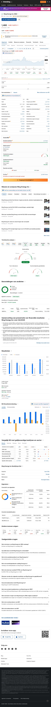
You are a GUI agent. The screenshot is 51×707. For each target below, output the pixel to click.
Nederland (19, 5)
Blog (2, 655)
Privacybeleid (16, 698)
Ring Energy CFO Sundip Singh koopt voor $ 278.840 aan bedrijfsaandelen (21, 229)
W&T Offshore (27, 530)
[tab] (8, 244)
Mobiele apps (4, 658)
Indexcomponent (42, 45)
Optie (36, 45)
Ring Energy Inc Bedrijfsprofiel (11, 466)
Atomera (15, 530)
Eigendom (13, 45)
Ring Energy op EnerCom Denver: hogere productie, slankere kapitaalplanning (22, 200)
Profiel (8, 45)
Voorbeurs (26, 5)
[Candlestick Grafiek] (3, 48)
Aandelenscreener (11, 5)
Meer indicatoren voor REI (43, 92)
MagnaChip (38, 530)
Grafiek (10, 42)
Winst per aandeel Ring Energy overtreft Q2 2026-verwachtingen (19, 214)
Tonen (19, 460)
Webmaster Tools (5, 664)
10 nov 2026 (47, 104)
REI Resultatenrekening (9, 404)
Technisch (35, 42)
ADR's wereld (37, 5)
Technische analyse (8, 240)
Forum (41, 42)
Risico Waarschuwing (25, 698)
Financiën (28, 42)
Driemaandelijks (11, 407)
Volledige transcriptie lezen (42, 342)
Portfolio (3, 661)
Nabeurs (4, 32)
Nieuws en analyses (19, 42)
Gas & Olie (46, 471)
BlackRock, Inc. (5, 520)
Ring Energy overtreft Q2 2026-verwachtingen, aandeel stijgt (18, 207)
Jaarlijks (4, 407)
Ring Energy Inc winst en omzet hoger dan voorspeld (15, 221)
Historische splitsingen (29, 45)
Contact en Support (31, 661)
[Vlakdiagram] (5, 48)
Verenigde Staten (45, 479)
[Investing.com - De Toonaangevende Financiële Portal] (7, 2)
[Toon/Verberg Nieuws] (33, 48)
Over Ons (29, 655)
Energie (47, 474)
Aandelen (3, 5)
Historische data (20, 45)
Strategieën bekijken (44, 36)
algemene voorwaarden (6, 698)
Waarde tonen (45, 78)
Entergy (4, 530)
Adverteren (29, 658)
